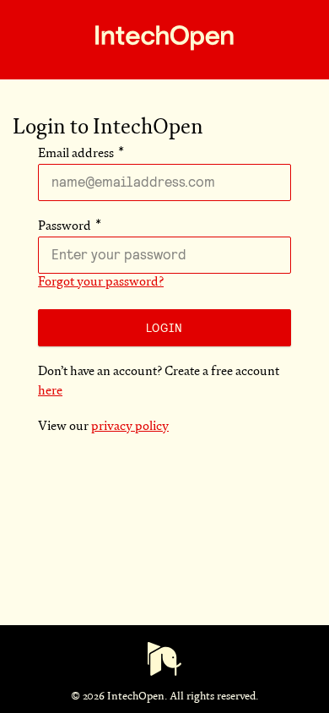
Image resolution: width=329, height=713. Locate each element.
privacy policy (130, 427)
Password (64, 226)
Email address (76, 154)
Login (164, 327)
